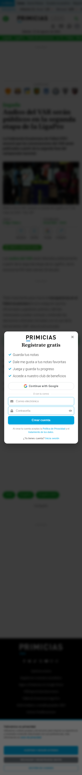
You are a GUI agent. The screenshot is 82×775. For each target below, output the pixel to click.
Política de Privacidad (54, 428)
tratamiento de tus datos (40, 432)
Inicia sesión (52, 438)
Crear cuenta (41, 420)
